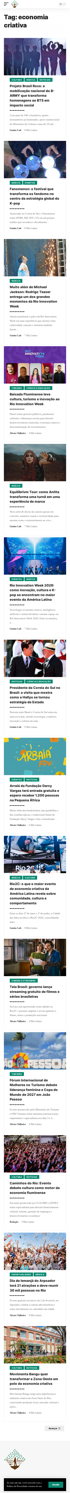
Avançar (53, 1428)
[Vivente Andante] (14, 4)
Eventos (30, 183)
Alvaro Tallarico (18, 433)
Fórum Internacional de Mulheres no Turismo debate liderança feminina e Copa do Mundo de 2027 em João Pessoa (34, 1089)
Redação (14, 1222)
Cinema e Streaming (24, 980)
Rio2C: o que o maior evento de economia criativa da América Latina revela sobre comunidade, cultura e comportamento (33, 893)
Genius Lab (15, 130)
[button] (55, 1485)
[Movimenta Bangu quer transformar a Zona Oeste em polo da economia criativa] (35, 1344)
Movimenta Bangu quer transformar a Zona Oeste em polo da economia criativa (34, 1379)
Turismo (17, 388)
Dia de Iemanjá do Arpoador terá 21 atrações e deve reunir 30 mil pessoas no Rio (34, 1285)
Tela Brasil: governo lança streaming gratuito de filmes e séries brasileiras (35, 991)
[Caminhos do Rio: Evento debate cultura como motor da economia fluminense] (35, 1153)
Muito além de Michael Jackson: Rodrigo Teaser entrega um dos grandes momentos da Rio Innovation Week (33, 296)
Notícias (45, 80)
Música (30, 80)
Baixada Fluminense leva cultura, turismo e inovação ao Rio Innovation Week (35, 399)
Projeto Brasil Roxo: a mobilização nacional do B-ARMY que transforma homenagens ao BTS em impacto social (32, 95)
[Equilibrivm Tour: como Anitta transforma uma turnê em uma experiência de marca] (35, 462)
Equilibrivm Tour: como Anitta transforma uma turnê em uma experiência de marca (35, 496)
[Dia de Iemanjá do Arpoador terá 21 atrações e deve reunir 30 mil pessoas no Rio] (35, 1251)
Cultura (17, 80)
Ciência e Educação (38, 388)
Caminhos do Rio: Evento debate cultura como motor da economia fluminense (35, 1188)
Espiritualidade (21, 1274)
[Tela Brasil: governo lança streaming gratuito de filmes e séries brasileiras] (35, 957)
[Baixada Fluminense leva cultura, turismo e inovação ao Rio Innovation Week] (35, 365)
